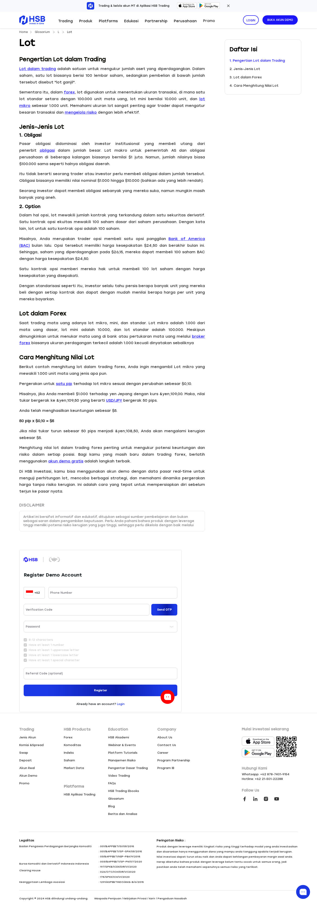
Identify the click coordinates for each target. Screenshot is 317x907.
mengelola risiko (81, 112)
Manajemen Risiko (122, 760)
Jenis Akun (27, 737)
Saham (69, 760)
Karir (152, 898)
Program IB (165, 767)
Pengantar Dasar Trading (128, 767)
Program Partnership (173, 760)
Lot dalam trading (37, 69)
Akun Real (27, 767)
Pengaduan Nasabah (172, 898)
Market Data (74, 767)
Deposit (25, 760)
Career (162, 752)
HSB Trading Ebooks (123, 790)
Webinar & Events (122, 745)
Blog (111, 806)
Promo (209, 21)
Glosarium (43, 32)
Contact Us (166, 745)
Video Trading (119, 775)
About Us (164, 737)
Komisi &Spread (31, 745)
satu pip (64, 383)
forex (69, 92)
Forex (68, 737)
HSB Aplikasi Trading (79, 794)
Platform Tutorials (122, 752)
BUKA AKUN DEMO (280, 20)
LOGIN (250, 20)
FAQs (112, 783)
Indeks (69, 752)
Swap (23, 752)
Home (23, 32)
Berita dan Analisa (122, 813)
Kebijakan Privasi (135, 898)
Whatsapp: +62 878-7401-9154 (265, 774)
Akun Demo (28, 775)
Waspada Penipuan (107, 898)
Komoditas (72, 745)
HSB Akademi (118, 737)
